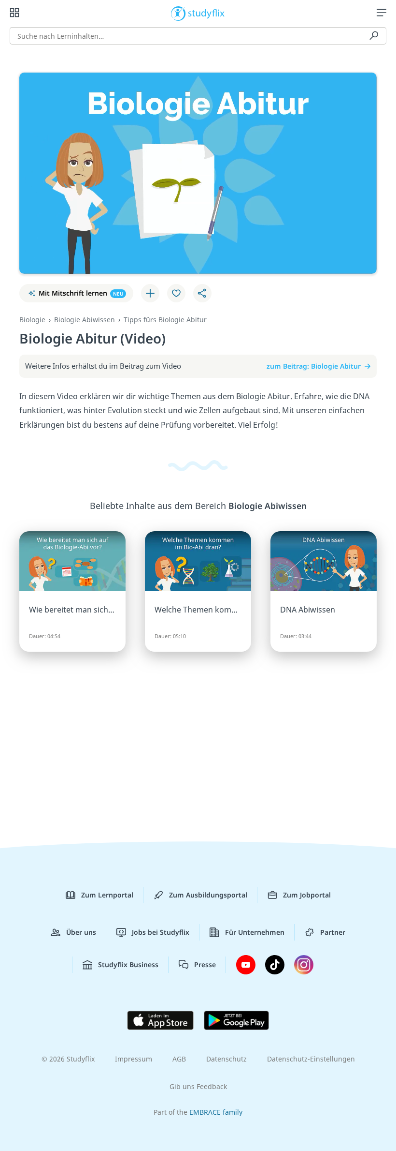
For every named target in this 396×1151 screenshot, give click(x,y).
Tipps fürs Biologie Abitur (165, 319)
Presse (205, 964)
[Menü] (381, 12)
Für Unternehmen (254, 932)
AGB (179, 1058)
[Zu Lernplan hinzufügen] (150, 293)
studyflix (206, 12)
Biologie (32, 319)
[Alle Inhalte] (14, 12)
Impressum (133, 1058)
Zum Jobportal (307, 894)
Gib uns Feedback (198, 1086)
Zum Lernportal (107, 894)
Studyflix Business (128, 964)
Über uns (81, 932)
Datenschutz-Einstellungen (311, 1058)
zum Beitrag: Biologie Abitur (314, 366)
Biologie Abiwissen (84, 319)
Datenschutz (226, 1058)
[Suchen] (373, 36)
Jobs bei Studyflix (160, 932)
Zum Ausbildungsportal (208, 894)
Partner (332, 932)
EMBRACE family (215, 1112)
